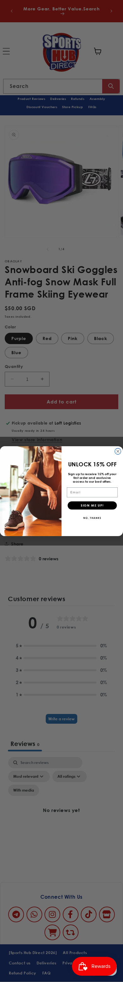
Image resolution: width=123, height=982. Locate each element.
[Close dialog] (118, 451)
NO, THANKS (92, 517)
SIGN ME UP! (92, 505)
